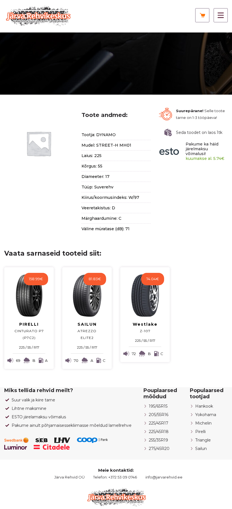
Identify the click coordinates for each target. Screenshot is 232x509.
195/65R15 (158, 406)
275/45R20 (159, 448)
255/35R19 (158, 440)
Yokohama (205, 414)
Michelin (203, 423)
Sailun (201, 448)
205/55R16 (158, 414)
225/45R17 (158, 423)
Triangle (203, 440)
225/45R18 (159, 431)
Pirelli (200, 431)
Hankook (204, 406)
